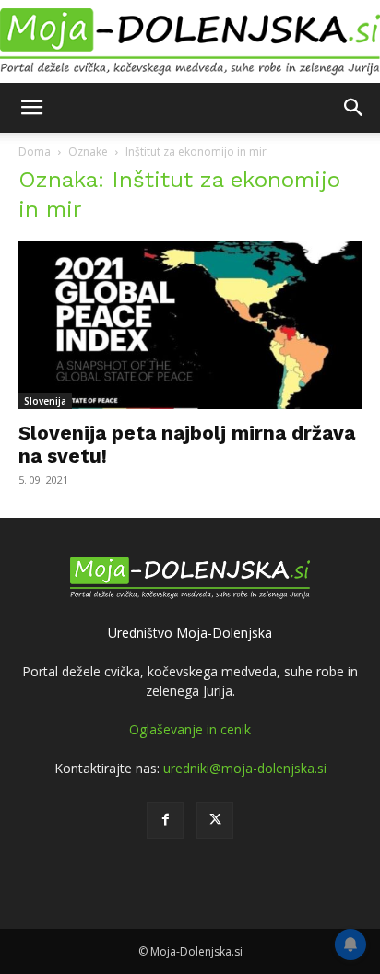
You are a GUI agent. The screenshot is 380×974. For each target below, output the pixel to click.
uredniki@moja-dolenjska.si (245, 768)
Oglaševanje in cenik (190, 729)
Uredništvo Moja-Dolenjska (190, 632)
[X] (214, 820)
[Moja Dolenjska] (190, 42)
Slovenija (45, 400)
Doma (34, 151)
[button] (31, 108)
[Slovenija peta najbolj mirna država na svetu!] (190, 325)
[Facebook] (165, 820)
